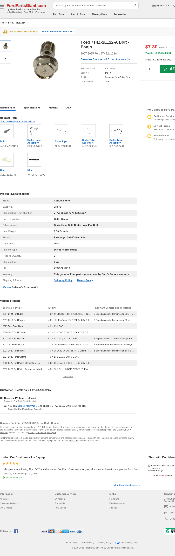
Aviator (31, 432)
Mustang (4, 432)
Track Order (60, 503)
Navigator (51, 432)
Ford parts (73, 441)
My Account (60, 499)
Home (3, 23)
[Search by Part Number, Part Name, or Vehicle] (135, 5)
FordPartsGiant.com (9, 438)
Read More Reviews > (129, 485)
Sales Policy (71, 543)
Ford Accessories (117, 503)
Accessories (120, 14)
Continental (41, 432)
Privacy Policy (104, 543)
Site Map (113, 508)
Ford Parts (58, 14)
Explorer (120, 430)
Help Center (60, 508)
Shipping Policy (63, 280)
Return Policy (85, 280)
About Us (4, 499)
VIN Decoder (6, 508)
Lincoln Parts (78, 14)
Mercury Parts (99, 14)
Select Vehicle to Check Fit (57, 31)
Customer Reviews (9, 503)
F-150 (128, 430)
